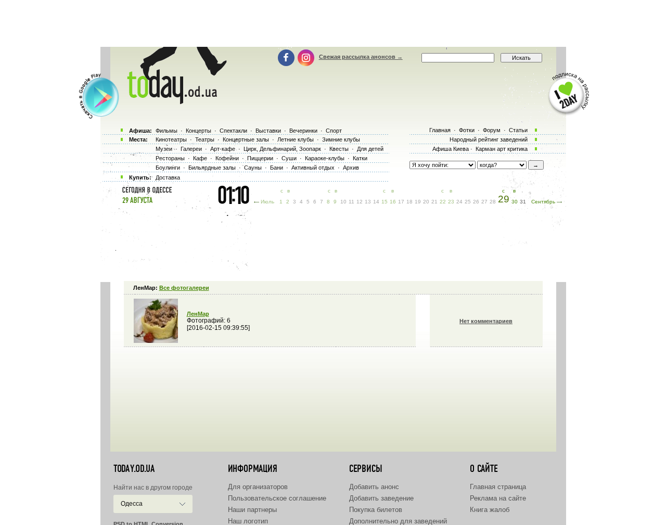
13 (368, 201)
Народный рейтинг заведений (489, 139)
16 (393, 201)
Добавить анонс (374, 487)
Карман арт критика (502, 149)
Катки (360, 158)
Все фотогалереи (184, 288)
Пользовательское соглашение (277, 498)
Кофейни (227, 158)
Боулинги (168, 167)
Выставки (268, 130)
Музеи (164, 149)
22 (443, 201)
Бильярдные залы (212, 167)
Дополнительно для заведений (398, 521)
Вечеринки (303, 130)
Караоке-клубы (324, 158)
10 (343, 201)
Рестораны (170, 158)
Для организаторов (258, 487)
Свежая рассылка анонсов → (361, 57)
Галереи (191, 149)
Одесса (132, 503)
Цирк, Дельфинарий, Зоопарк (282, 149)
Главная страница (498, 487)
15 (384, 201)
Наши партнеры (252, 510)
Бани (276, 167)
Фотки (467, 130)
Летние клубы (295, 139)
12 (359, 201)
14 (376, 201)
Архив (351, 167)
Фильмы (166, 130)
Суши (289, 158)
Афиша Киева (450, 149)
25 (468, 201)
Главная (440, 130)
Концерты (198, 130)
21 (434, 201)
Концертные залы (246, 139)
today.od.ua (134, 469)
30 (514, 201)
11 (351, 201)
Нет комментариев (486, 321)
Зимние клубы (341, 139)
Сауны (253, 167)
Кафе (200, 158)
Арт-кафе (222, 149)
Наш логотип (248, 521)
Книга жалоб (489, 510)
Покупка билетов (375, 510)
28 (493, 201)
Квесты (339, 149)
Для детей (370, 149)
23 (451, 201)
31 (523, 201)
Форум (492, 130)
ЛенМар (198, 314)
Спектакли (233, 130)
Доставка (168, 177)
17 (401, 201)
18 (409, 201)
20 (426, 201)
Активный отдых (313, 167)
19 (418, 201)
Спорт (334, 130)
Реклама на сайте (498, 498)
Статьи (518, 130)
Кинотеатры (171, 139)
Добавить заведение (381, 498)
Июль (267, 201)
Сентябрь (543, 201)
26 (476, 201)
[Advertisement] (333, 23)
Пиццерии (260, 158)
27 (484, 201)
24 (459, 201)
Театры (204, 139)
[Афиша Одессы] (172, 101)
